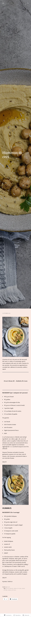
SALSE (8, 587)
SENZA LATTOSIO (12, 590)
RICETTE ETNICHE (9, 588)
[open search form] (27, 3)
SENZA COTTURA (17, 588)
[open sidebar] (25, 4)
